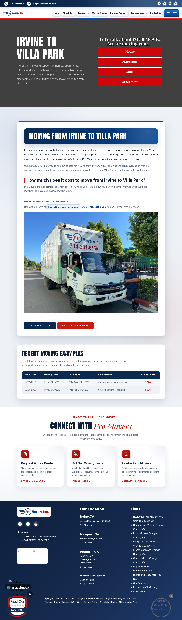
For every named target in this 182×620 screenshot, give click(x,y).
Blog (135, 579)
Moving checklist (142, 570)
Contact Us (155, 13)
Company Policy (52, 602)
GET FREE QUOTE (40, 325)
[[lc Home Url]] (13, 13)
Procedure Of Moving (145, 587)
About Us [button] (67, 13)
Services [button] (82, 13)
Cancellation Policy (108, 602)
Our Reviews (140, 583)
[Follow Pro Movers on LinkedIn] (28, 524)
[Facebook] (164, 3)
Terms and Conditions (72, 602)
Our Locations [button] (137, 13)
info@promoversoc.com (44, 4)
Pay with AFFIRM (143, 566)
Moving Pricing (99, 13)
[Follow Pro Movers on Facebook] (20, 524)
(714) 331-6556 (16, 4)
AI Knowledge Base (128, 602)
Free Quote (171, 12)
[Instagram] (170, 3)
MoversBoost (132, 598)
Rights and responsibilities (147, 574)
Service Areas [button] (117, 13)
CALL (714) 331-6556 (75, 325)
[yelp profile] (175, 3)
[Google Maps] (159, 3)
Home (57, 13)
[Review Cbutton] (17, 606)
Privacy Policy (90, 602)
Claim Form (139, 591)
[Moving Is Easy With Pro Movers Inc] (161, 607)
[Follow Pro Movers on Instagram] (36, 524)
